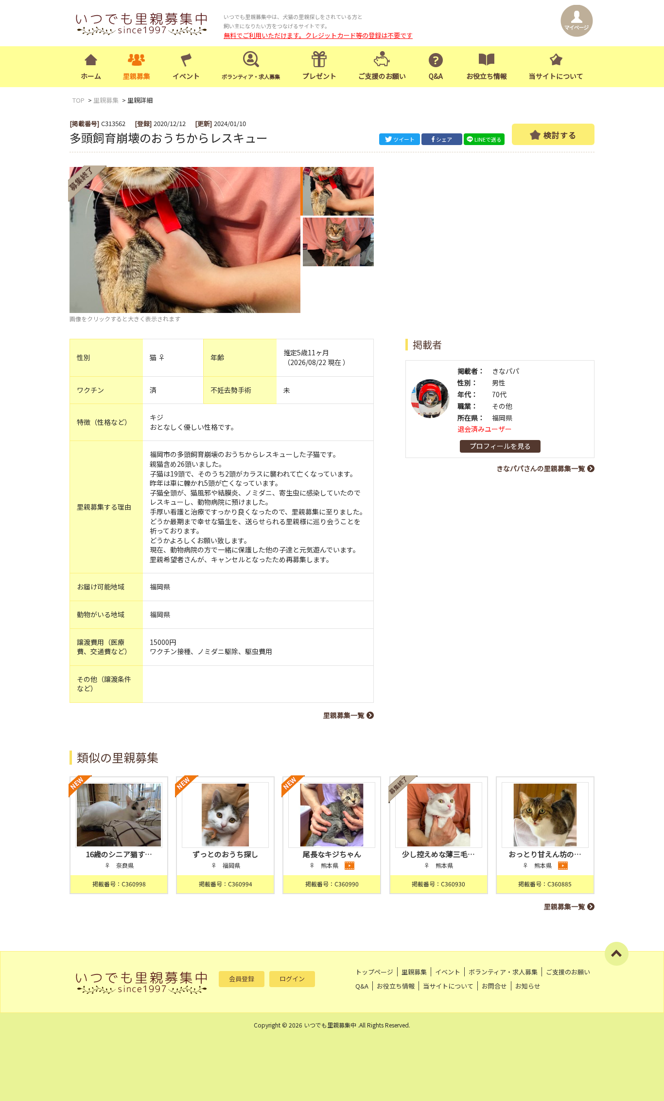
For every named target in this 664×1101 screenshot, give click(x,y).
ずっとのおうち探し (225, 854)
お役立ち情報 (486, 76)
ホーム (91, 76)
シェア (444, 139)
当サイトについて (556, 76)
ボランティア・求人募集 (503, 971)
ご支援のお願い (382, 76)
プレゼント (319, 76)
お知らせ (528, 986)
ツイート (404, 139)
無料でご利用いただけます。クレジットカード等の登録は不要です (318, 35)
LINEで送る (488, 139)
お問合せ (494, 986)
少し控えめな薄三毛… (438, 854)
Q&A (436, 76)
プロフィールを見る (500, 446)
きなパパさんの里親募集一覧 (540, 468)
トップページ (374, 971)
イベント (186, 76)
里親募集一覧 (343, 715)
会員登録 (241, 978)
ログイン (292, 978)
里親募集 (136, 76)
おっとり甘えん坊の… (544, 854)
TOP (78, 100)
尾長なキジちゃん (332, 854)
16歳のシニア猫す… (119, 854)
